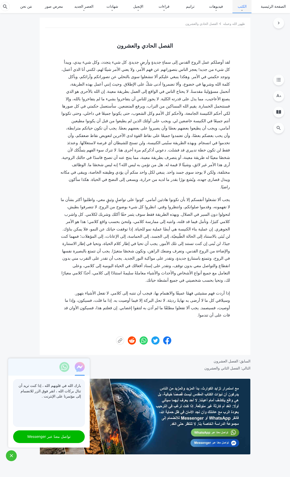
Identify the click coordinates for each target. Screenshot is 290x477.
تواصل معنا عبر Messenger (48, 436)
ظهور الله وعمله (234, 24)
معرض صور (54, 6)
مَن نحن (26, 6)
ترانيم (190, 6)
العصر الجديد (83, 6)
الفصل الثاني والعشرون (222, 368)
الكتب (242, 6)
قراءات (164, 6)
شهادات (112, 6)
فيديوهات (216, 6)
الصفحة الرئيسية (273, 6)
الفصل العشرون (226, 361)
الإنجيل (138, 6)
